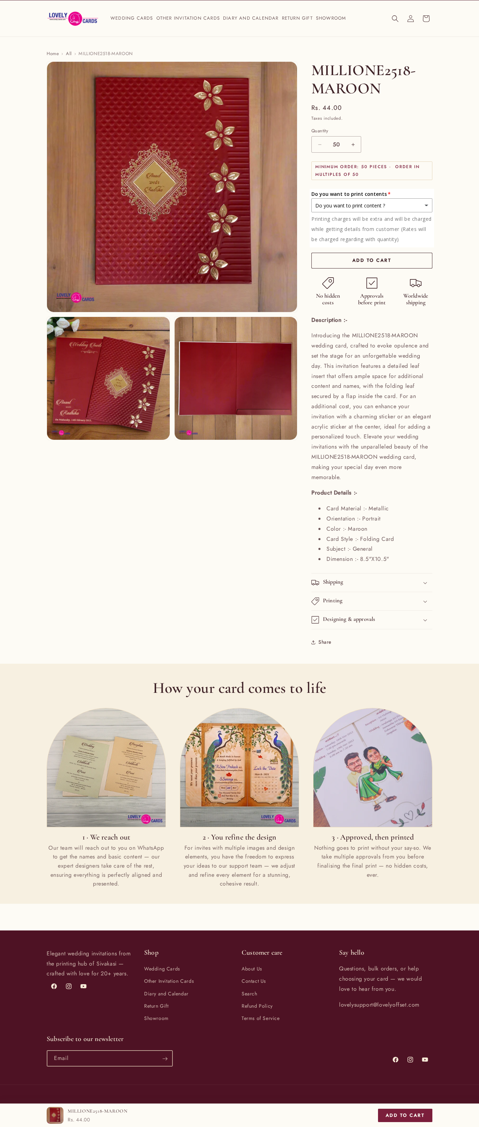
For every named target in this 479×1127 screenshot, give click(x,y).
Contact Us (254, 981)
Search (249, 993)
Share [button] (324, 641)
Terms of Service (261, 1018)
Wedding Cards (162, 968)
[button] (132, 18)
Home (53, 53)
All (69, 53)
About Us (252, 968)
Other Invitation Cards (169, 981)
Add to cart (405, 1115)
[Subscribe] (165, 1058)
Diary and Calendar (166, 993)
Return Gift (156, 1005)
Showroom (156, 1018)
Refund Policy (257, 1005)
